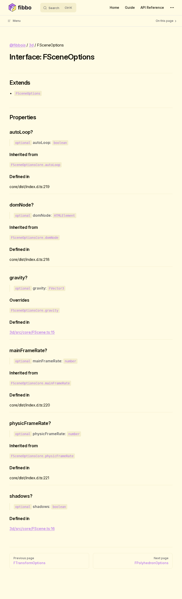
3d (31, 45)
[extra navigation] (172, 7)
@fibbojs (17, 45)
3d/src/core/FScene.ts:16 (32, 528)
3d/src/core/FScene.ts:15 (32, 332)
